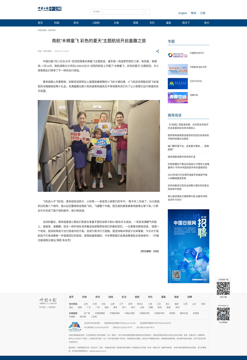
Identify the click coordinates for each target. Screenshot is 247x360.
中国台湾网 (130, 313)
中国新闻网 (115, 313)
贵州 (133, 307)
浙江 (168, 304)
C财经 (96, 22)
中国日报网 (42, 30)
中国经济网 (144, 313)
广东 (89, 307)
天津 (95, 304)
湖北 (71, 307)
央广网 (87, 313)
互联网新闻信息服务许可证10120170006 (120, 323)
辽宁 (121, 304)
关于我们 (42, 307)
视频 (135, 22)
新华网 (83, 316)
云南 (142, 307)
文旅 (116, 22)
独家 (176, 297)
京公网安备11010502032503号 (96, 328)
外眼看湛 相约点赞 (198, 67)
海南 (106, 307)
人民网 (94, 316)
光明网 (172, 313)
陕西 (160, 307)
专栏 (152, 22)
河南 (203, 304)
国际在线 (184, 313)
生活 (124, 297)
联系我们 (52, 307)
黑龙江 (140, 304)
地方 (206, 22)
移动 (193, 13)
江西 (185, 304)
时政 (56, 22)
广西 (98, 307)
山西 (112, 304)
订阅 (202, 13)
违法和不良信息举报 (92, 323)
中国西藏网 (100, 313)
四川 (124, 307)
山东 (194, 304)
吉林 (130, 304)
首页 (40, 22)
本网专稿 (51, 30)
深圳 (177, 307)
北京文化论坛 (196, 81)
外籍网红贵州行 (197, 53)
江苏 (159, 304)
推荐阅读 (175, 115)
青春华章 (194, 95)
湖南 (80, 307)
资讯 (76, 22)
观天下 (186, 22)
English (183, 13)
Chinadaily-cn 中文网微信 (223, 314)
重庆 (115, 307)
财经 (110, 297)
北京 (86, 304)
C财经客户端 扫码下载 (223, 288)
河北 (104, 304)
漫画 (168, 22)
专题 (171, 41)
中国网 (72, 316)
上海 (150, 304)
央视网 (196, 313)
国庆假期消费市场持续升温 (181, 157)
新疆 (169, 307)
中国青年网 (159, 313)
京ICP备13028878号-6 (145, 328)
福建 (177, 304)
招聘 (189, 297)
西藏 (151, 307)
